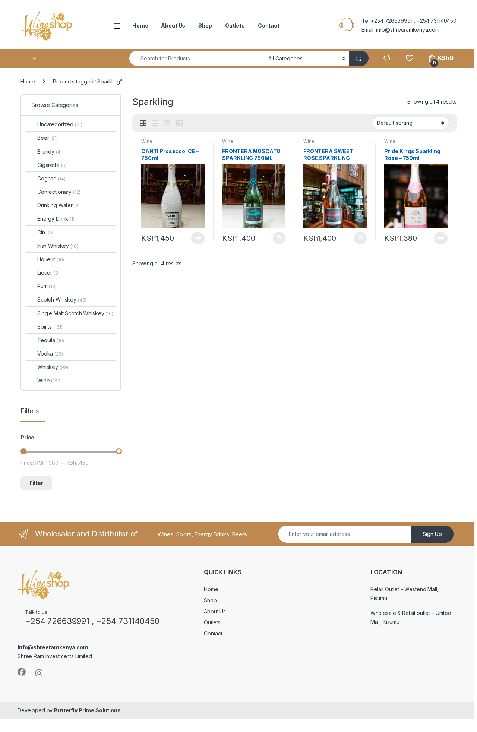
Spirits (50, 327)
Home (140, 25)
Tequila (50, 340)
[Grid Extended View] (155, 123)
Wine (146, 141)
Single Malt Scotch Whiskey (75, 313)
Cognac (51, 178)
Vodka (50, 353)
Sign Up (432, 534)
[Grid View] (143, 123)
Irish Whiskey (57, 246)
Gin (46, 232)
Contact (268, 25)
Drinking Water (58, 205)
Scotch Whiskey (61, 299)
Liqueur (50, 259)
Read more (198, 238)
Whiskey (52, 367)
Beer (47, 138)
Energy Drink (56, 218)
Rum (47, 286)
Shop (205, 25)
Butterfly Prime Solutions (87, 710)
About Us (173, 25)
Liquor (48, 272)
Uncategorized (59, 124)
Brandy (49, 151)
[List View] (167, 123)
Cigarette (52, 165)
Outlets (235, 25)
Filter (36, 483)
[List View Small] (179, 123)
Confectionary (58, 192)
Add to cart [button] (279, 238)
